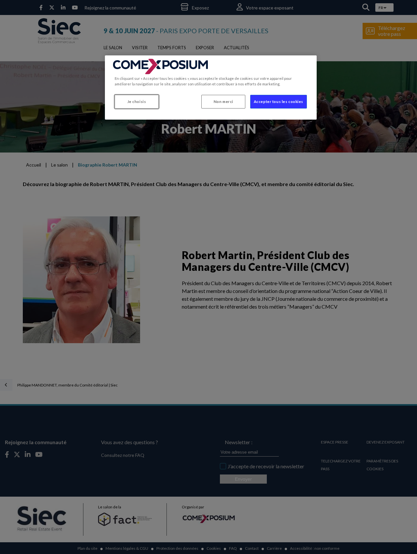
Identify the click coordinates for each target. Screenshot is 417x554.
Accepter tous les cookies (278, 101)
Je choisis (136, 101)
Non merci (223, 101)
